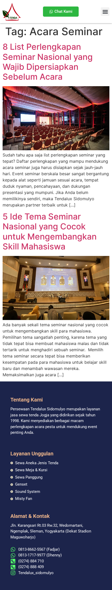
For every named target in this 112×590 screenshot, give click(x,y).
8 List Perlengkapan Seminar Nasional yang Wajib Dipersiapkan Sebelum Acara (48, 62)
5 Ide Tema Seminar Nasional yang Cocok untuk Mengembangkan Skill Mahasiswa (50, 231)
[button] (105, 11)
